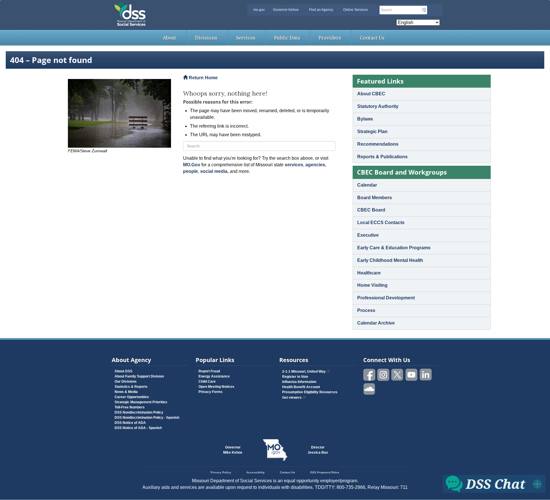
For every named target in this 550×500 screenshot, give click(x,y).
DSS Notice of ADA (130, 423)
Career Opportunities (132, 397)
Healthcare (369, 272)
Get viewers (292, 398)
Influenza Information (299, 382)
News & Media (126, 392)
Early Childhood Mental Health (390, 260)
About (169, 38)
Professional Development (386, 297)
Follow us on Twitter (397, 375)
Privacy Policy (221, 472)
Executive (368, 235)
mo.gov (259, 10)
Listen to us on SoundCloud (369, 388)
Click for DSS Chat (494, 483)
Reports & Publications (382, 156)
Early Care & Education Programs (394, 247)
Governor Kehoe (286, 10)
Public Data (287, 38)
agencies (315, 164)
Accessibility (255, 472)
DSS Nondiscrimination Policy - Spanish (147, 418)
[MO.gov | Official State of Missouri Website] (275, 450)
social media (213, 171)
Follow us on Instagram (383, 375)
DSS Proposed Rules (324, 472)
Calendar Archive (376, 323)
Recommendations (377, 144)
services (294, 164)
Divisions (206, 38)
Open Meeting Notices (216, 387)
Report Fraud (209, 371)
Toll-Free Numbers (130, 407)
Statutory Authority (377, 106)
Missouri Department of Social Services (170, 6)
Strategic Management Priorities (141, 402)
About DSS (123, 371)
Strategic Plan (372, 131)
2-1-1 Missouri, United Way (304, 371)
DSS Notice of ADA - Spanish (138, 428)
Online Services (355, 10)
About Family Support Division (139, 376)
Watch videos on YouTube (411, 375)
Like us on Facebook (369, 375)
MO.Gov (191, 164)
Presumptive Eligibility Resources (309, 392)
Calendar (367, 185)
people (190, 171)
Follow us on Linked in (425, 375)
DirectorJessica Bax (318, 449)
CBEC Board (371, 209)
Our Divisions (126, 382)
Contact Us (372, 38)
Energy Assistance (214, 376)
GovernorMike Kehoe (232, 449)
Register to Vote (295, 377)
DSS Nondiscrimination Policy (139, 412)
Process (366, 310)
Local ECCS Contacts (380, 222)
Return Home (203, 77)
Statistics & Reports (131, 387)
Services (246, 38)
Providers (330, 38)
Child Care (207, 382)
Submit (424, 10)
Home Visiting (372, 285)
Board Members (374, 197)
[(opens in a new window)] (121, 113)
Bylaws (365, 118)
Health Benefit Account (301, 387)
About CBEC (371, 93)
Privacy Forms (211, 392)
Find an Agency (321, 10)
